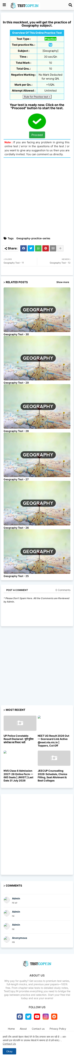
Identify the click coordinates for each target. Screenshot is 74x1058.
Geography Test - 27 (16, 479)
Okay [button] (9, 1051)
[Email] (53, 248)
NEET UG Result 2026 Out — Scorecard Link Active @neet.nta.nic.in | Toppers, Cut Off (53, 740)
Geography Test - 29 (16, 382)
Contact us (38, 1028)
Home (11, 1028)
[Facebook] (23, 248)
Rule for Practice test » (37, 96)
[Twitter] (31, 248)
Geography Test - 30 (16, 334)
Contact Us (9, 1043)
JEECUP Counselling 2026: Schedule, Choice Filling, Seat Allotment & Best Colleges (52, 775)
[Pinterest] (45, 248)
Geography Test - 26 (16, 527)
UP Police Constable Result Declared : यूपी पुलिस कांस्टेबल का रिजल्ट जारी (18, 739)
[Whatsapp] (38, 248)
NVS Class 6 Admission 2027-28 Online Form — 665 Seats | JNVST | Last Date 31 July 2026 (18, 775)
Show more (62, 282)
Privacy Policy (58, 1028)
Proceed (37, 135)
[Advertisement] (37, 197)
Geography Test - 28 (16, 430)
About (23, 1028)
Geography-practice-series (33, 238)
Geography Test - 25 (16, 576)
